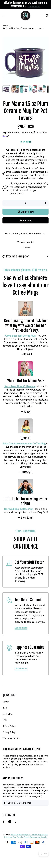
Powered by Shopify (38, 837)
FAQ (4, 720)
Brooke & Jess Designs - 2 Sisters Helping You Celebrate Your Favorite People (26, 835)
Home (5, 26)
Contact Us (7, 714)
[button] (25, 247)
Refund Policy (8, 726)
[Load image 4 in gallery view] (33, 89)
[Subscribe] (45, 803)
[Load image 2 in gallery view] (15, 89)
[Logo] (25, 15)
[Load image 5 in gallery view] (42, 89)
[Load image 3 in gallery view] (24, 89)
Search (5, 701)
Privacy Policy (8, 732)
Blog (4, 707)
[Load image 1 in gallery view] (6, 89)
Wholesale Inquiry (11, 738)
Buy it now (25, 220)
